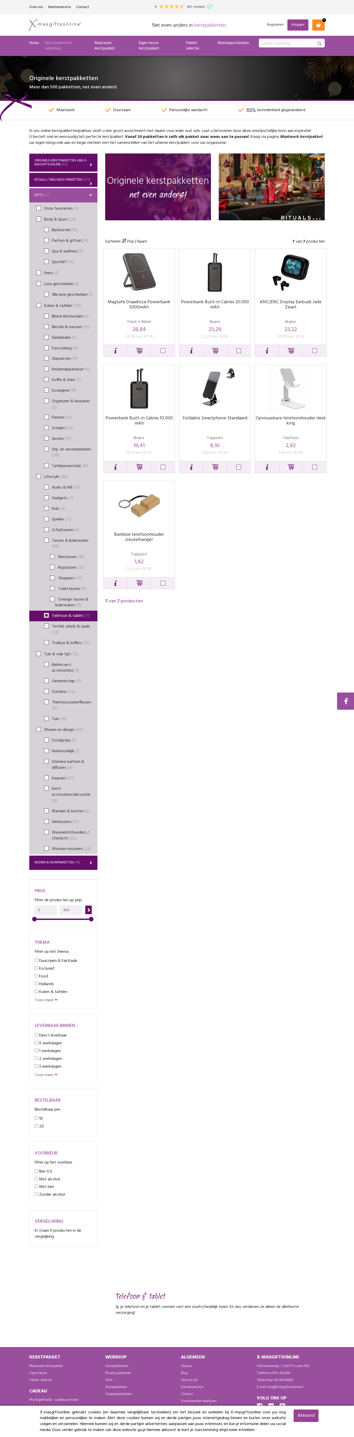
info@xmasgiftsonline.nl (285, 1387)
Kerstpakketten (116, 1366)
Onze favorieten (61, 208)
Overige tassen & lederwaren (71, 602)
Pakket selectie (192, 46)
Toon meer (45, 1000)
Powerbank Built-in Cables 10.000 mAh (139, 420)
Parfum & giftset (70, 240)
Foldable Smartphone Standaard (215, 418)
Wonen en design (64, 730)
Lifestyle (56, 477)
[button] (115, 350)
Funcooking (65, 348)
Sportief (63, 262)
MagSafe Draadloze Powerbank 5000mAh (139, 304)
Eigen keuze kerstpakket (149, 46)
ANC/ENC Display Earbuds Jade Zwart (291, 304)
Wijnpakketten (116, 1387)
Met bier (46, 1187)
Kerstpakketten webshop (58, 46)
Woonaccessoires (71, 849)
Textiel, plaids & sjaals (71, 629)
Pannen (62, 417)
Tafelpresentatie (70, 466)
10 (40, 1118)
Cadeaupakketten (118, 1394)
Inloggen (298, 24)
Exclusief (46, 968)
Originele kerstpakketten (60, 162)
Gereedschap (66, 681)
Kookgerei (64, 390)
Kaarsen (63, 778)
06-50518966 (283, 1380)
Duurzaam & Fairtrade (57, 960)
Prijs (130, 241)
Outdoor (63, 691)
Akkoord (306, 1415)
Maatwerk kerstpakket (105, 46)
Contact (82, 7)
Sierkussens (65, 822)
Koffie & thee (66, 380)
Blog (184, 1373)
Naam (142, 241)
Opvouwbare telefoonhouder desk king (291, 420)
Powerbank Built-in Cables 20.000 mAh (215, 304)
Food (43, 976)
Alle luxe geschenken (72, 294)
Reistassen (69, 557)
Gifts (42, 195)
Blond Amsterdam (70, 316)
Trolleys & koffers (71, 643)
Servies (61, 438)
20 (41, 1126)
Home (34, 43)
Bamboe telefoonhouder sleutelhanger (139, 537)
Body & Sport (60, 219)
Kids (58, 508)
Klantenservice (59, 7)
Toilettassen (70, 589)
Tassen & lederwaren (70, 543)
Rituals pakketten (118, 1373)
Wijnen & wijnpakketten (57, 862)
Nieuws (186, 1366)
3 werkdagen (49, 1066)
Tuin (59, 719)
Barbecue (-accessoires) (65, 667)
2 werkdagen (50, 1058)
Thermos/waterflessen (71, 705)
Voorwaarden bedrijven (198, 1401)
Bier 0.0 (45, 1171)
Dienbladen (64, 337)
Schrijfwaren (66, 530)
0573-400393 (280, 1373)
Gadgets (62, 498)
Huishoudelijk (66, 751)
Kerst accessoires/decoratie (71, 794)
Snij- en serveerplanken (71, 452)
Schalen (62, 428)
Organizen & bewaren (71, 404)
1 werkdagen (49, 1051)
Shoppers (68, 578)
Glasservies (64, 358)
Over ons (36, 7)
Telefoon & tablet (70, 615)
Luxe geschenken (61, 284)
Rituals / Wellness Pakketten (62, 179)
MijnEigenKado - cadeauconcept (54, 1399)
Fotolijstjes (64, 740)
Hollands (46, 984)
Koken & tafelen (62, 305)
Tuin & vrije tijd (61, 654)
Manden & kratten (70, 811)
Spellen (61, 519)
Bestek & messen (70, 327)
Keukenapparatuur (71, 369)
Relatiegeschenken (233, 43)
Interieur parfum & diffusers (68, 764)
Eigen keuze (38, 1373)
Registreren (275, 25)
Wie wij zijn (189, 1380)
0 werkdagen (50, 1043)
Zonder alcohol (51, 1194)
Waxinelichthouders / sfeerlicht (70, 835)
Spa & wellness (67, 251)
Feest (51, 273)
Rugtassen (69, 567)
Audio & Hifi (66, 487)
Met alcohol (49, 1179)
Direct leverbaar (52, 1035)
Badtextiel (64, 230)
